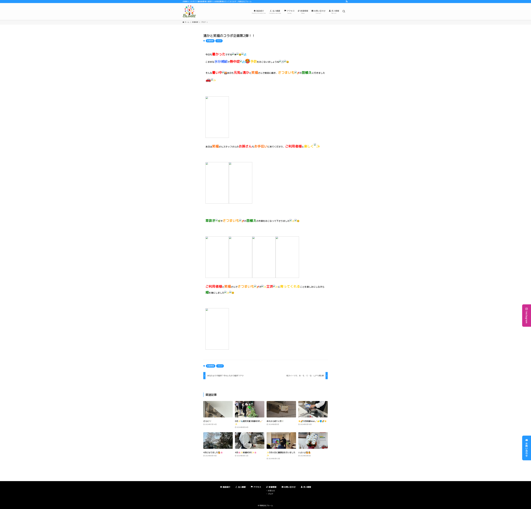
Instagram (526, 317)
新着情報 (210, 41)
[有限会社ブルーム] (189, 11)
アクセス (257, 487)
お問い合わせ (526, 449)
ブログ (219, 41)
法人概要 (241, 487)
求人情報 (307, 487)
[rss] (346, 1)
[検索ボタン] (344, 11)
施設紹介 (226, 487)
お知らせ (271, 490)
